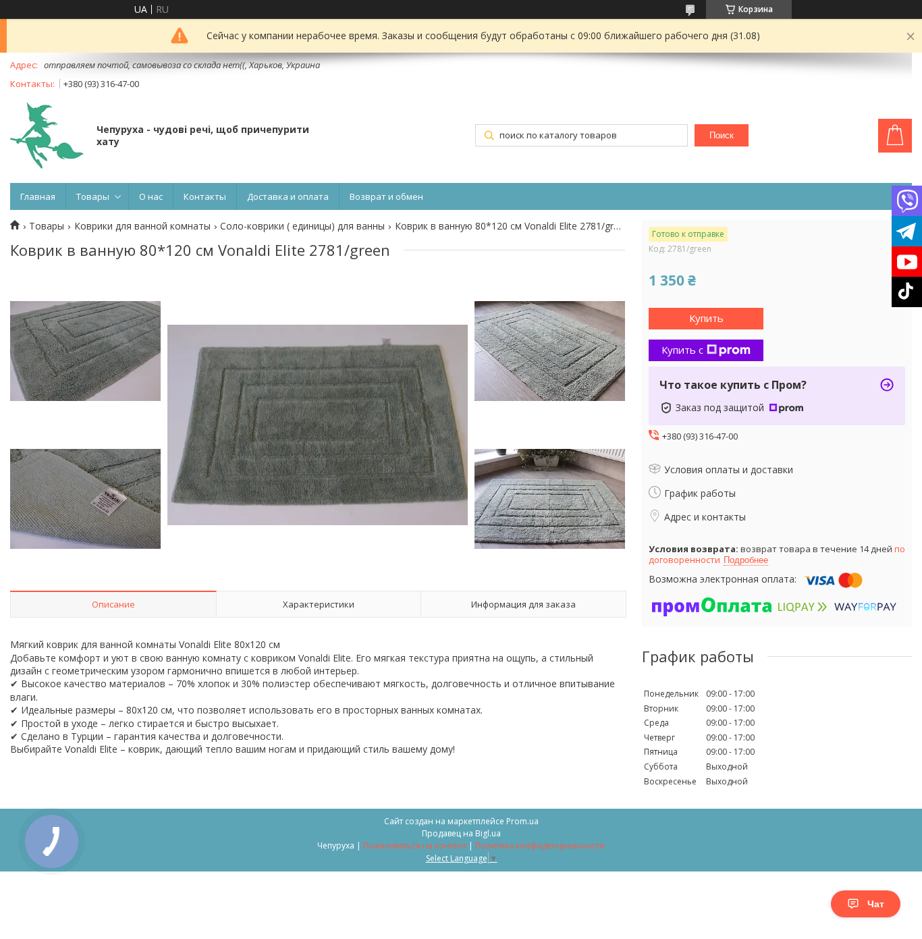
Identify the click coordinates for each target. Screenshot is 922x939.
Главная (37, 196)
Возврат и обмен (386, 196)
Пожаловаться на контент (414, 845)
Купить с (682, 349)
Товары (92, 196)
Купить (706, 318)
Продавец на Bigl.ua (461, 833)
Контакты (205, 196)
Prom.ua (522, 821)
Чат (875, 903)
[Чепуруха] (47, 136)
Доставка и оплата (288, 196)
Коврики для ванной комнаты (142, 226)
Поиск (721, 135)
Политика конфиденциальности (540, 845)
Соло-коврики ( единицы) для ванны (302, 226)
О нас (151, 196)
